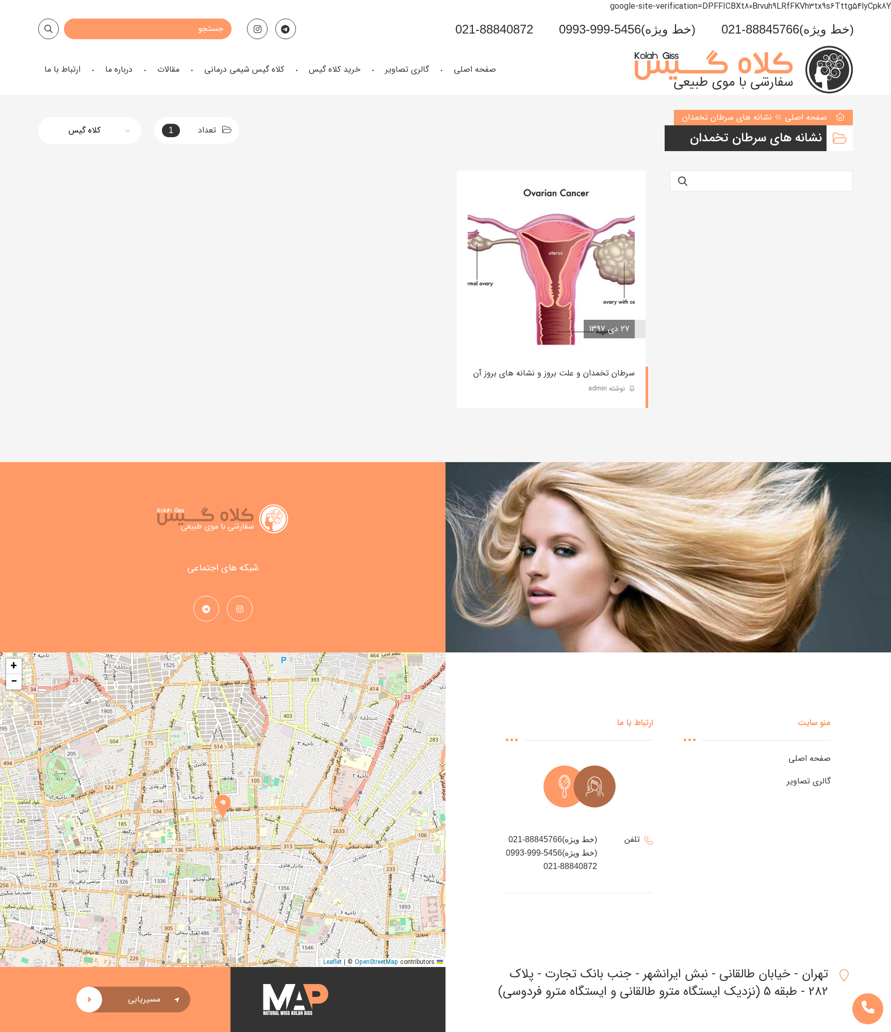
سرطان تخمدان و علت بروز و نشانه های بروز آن (554, 373)
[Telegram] (285, 29)
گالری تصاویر (809, 781)
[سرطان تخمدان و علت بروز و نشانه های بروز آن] (551, 265)
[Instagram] (257, 29)
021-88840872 (494, 29)
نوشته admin (607, 388)
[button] (223, 809)
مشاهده (497, 329)
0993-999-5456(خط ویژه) (627, 29)
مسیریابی (144, 999)
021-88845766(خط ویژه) (787, 29)
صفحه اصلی (806, 117)
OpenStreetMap (376, 962)
